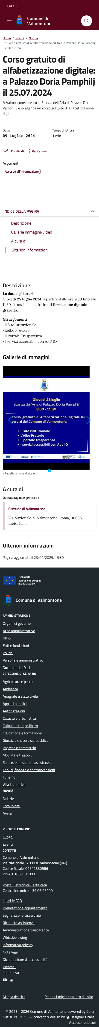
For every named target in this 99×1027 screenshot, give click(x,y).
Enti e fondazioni (16, 645)
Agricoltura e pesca (18, 681)
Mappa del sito (14, 996)
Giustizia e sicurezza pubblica (25, 740)
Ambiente (10, 689)
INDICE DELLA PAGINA (21, 211)
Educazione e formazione (22, 733)
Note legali (11, 952)
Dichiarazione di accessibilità (25, 959)
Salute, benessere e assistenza (27, 762)
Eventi (8, 844)
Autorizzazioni (14, 711)
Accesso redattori (82, 1022)
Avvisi (7, 813)
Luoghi (8, 837)
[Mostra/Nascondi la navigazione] (9, 20)
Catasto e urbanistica (19, 718)
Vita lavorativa (14, 784)
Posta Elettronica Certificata (25, 885)
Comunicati (11, 806)
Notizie (8, 798)
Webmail (9, 967)
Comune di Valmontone (26, 508)
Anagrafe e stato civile (20, 696)
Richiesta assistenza (19, 922)
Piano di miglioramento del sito (69, 996)
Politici (8, 653)
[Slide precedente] (11, 420)
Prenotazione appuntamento (25, 908)
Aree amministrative (19, 630)
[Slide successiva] (88, 420)
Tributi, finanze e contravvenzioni (29, 770)
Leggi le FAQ (12, 900)
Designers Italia (82, 1017)
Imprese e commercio (19, 747)
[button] (13, 6)
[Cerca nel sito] (86, 20)
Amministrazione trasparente (26, 930)
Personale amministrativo (23, 660)
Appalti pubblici (15, 703)
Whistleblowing (15, 937)
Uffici (7, 638)
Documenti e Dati (16, 667)
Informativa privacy (18, 944)
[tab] (49, 470)
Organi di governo (17, 623)
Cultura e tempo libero (20, 725)
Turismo (9, 777)
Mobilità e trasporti (18, 755)
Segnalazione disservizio (22, 915)
